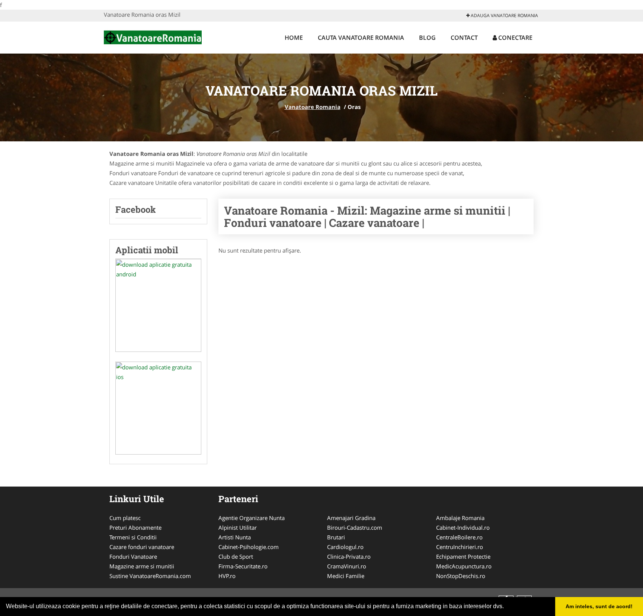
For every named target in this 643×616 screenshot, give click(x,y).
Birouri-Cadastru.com (354, 527)
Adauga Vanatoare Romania (504, 15)
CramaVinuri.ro (346, 566)
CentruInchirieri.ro (459, 547)
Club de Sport (235, 556)
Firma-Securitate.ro (243, 566)
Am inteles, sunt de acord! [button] (599, 606)
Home (294, 37)
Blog (427, 37)
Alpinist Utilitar (237, 527)
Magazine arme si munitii (141, 566)
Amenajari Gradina (351, 518)
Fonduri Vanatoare (133, 556)
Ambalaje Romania (460, 518)
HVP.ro (227, 576)
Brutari (336, 537)
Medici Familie (345, 576)
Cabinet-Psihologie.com (248, 547)
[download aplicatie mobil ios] (158, 408)
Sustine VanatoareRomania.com (150, 576)
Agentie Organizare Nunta (251, 518)
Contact (464, 37)
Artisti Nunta (234, 537)
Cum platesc (125, 518)
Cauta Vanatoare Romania (361, 37)
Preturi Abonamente (135, 527)
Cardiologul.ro (345, 547)
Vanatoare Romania (312, 106)
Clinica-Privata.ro (349, 556)
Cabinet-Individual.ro (463, 527)
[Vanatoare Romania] (153, 36)
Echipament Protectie (463, 556)
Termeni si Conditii (133, 537)
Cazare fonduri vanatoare (141, 547)
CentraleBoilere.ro (459, 537)
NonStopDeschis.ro (460, 576)
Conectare (514, 37)
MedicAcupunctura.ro (464, 566)
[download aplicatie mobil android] (158, 305)
